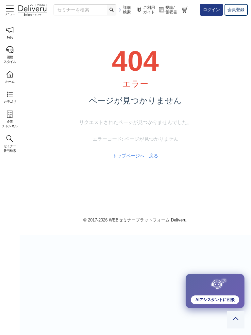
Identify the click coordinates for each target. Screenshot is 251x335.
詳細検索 (127, 9)
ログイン (211, 9)
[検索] (111, 10)
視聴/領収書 (171, 9)
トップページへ (128, 155)
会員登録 (235, 9)
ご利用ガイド (149, 9)
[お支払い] (186, 10)
